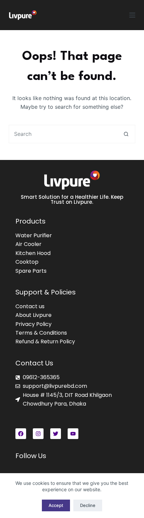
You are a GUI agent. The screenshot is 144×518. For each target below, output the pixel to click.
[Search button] (126, 134)
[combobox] (63, 134)
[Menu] (132, 15)
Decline (87, 505)
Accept (56, 505)
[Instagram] (38, 433)
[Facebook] (20, 433)
